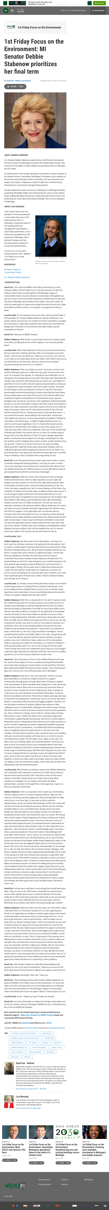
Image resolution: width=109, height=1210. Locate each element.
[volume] (12, 10)
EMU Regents (88, 1180)
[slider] (15, 10)
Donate (100, 3)
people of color (57, 1047)
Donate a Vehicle (44, 1180)
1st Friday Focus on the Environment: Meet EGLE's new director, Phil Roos (13, 1148)
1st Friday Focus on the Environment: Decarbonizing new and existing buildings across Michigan (67, 1149)
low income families (39, 1047)
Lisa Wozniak (26, 81)
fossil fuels (15, 1057)
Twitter (48, 1023)
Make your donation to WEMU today (36, 1015)
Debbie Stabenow (17, 1043)
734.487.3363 (31, 1028)
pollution (27, 1057)
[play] (6, 10)
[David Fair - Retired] (9, 1068)
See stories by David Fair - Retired (31, 1088)
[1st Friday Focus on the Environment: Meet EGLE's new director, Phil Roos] (14, 1132)
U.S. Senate (33, 1043)
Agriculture (50, 1052)
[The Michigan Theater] (57, 1206)
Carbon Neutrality (35, 1052)
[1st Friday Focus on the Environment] (10, 27)
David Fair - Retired (13, 81)
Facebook (25, 1023)
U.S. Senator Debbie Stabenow (17, 277)
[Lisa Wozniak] (9, 1101)
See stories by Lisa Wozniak (28, 1108)
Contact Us (65, 1180)
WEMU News (6, 1142)
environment (46, 1033)
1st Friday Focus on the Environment (39, 27)
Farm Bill (57, 1043)
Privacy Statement (45, 1184)
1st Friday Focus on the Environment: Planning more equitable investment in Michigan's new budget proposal (94, 1149)
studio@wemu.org (57, 1028)
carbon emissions (17, 1052)
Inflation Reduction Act (19, 1047)
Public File (64, 1184)
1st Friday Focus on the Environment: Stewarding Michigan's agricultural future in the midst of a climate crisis (41, 1149)
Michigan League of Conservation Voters (25, 1038)
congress (45, 1043)
